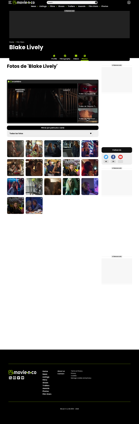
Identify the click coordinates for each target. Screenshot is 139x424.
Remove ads (70, 11)
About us (61, 371)
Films (52, 6)
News (33, 6)
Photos (104, 6)
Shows (61, 6)
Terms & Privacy (77, 371)
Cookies (74, 376)
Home (11, 42)
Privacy (73, 373)
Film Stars (93, 6)
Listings (43, 6)
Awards (81, 6)
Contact (60, 374)
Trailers (71, 6)
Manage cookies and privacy (81, 378)
